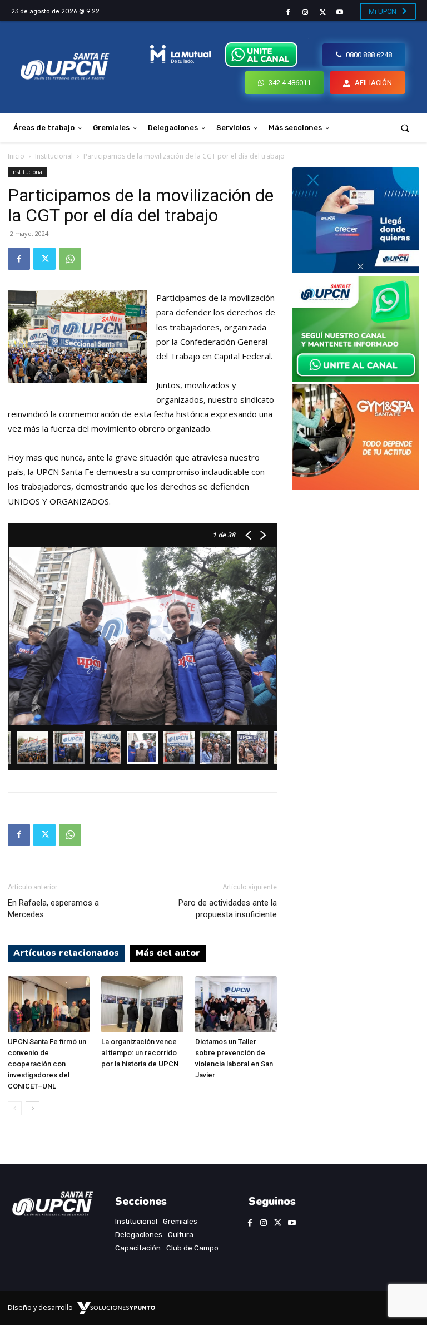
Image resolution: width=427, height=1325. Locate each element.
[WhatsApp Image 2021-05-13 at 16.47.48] (355, 487)
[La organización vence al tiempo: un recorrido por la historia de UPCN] (142, 1004)
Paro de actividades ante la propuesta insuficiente (227, 908)
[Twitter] (322, 12)
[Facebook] (287, 12)
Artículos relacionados (66, 953)
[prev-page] (15, 1108)
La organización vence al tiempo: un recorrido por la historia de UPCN (139, 1052)
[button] (405, 127)
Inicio (16, 156)
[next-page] (32, 1108)
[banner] (355, 378)
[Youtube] (340, 12)
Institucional (54, 156)
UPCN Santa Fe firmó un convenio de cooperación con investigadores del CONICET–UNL (47, 1063)
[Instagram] (305, 12)
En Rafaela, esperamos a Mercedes (53, 908)
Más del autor (168, 953)
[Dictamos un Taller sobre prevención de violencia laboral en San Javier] (236, 1004)
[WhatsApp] (70, 259)
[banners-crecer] (355, 270)
